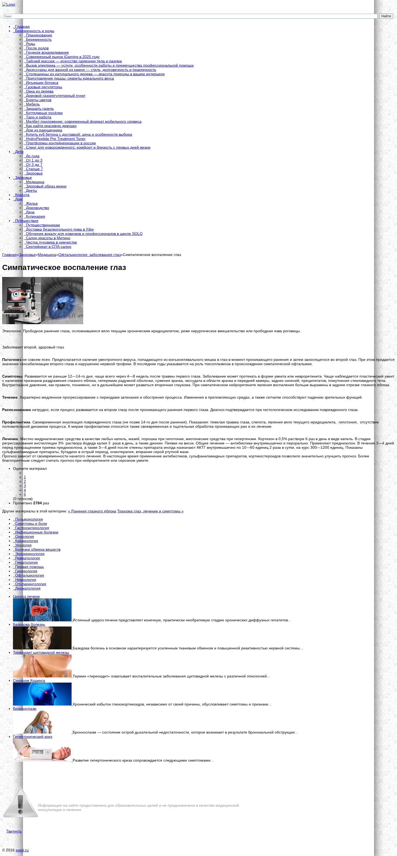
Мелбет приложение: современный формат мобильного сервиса (84, 121)
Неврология (25, 579)
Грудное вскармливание (47, 52)
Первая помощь (29, 566)
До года (32, 156)
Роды (30, 44)
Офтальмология (29, 575)
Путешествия (26, 220)
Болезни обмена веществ (37, 549)
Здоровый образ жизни (46, 186)
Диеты (31, 190)
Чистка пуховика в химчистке (51, 242)
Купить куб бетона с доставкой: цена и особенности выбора (79, 134)
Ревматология (27, 558)
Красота (22, 195)
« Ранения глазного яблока (92, 511)
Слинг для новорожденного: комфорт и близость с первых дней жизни (88, 147)
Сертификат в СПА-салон (48, 246)
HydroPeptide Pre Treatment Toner (56, 138)
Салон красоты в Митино (48, 238)
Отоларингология (30, 584)
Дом (18, 199)
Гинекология (26, 571)
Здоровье (34, 173)
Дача (30, 212)
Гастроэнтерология (32, 528)
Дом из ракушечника (44, 130)
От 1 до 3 (34, 160)
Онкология (24, 536)
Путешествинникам (43, 225)
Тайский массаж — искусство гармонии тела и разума (74, 61)
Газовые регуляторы (44, 87)
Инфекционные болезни (36, 532)
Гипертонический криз (32, 736)
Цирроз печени (26, 596)
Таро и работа (38, 117)
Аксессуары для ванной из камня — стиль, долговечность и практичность (91, 69)
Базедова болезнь (29, 624)
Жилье (32, 203)
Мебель (33, 104)
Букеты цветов (38, 100)
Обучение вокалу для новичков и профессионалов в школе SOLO (84, 233)
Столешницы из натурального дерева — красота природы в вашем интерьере (95, 74)
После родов (37, 48)
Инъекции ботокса (42, 82)
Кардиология (26, 541)
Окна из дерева (39, 91)
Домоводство (37, 208)
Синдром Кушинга (29, 680)
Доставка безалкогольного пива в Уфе (60, 229)
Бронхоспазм (24, 708)
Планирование (39, 35)
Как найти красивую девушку (51, 126)
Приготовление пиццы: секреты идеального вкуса (70, 78)
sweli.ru (22, 850)
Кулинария (35, 216)
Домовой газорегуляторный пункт (55, 95)
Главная (22, 26)
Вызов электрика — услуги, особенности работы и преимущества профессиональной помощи (110, 65)
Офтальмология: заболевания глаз (89, 254)
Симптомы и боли (31, 523)
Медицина (35, 182)
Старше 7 (34, 169)
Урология (23, 545)
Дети (19, 151)
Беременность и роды (34, 31)
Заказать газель (40, 108)
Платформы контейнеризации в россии (61, 143)
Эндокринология (30, 554)
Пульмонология (29, 519)
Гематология (26, 562)
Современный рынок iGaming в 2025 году (63, 56)
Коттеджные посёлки (44, 113)
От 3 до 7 (34, 164)
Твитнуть (14, 831)
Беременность (39, 39)
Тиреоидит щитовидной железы (41, 652)
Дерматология (28, 588)
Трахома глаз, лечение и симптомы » (150, 511)
